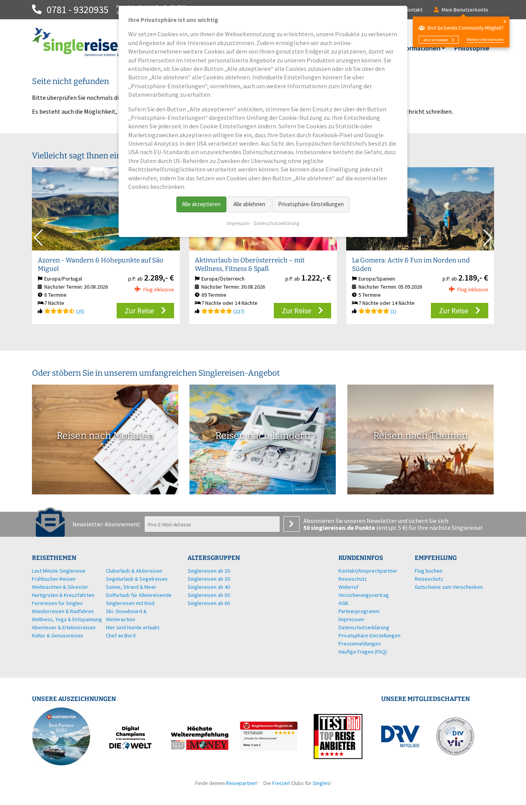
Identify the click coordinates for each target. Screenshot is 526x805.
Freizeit (281, 783)
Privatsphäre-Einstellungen (311, 204)
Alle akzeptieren (201, 204)
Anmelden (291, 524)
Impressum (238, 223)
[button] (487, 237)
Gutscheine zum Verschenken (449, 586)
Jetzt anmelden (435, 39)
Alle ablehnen (249, 204)
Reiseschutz (429, 578)
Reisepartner (241, 783)
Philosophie (471, 48)
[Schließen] (505, 21)
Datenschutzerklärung (276, 223)
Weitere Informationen (485, 39)
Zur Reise (139, 310)
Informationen (419, 48)
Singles (321, 783)
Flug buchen (428, 570)
